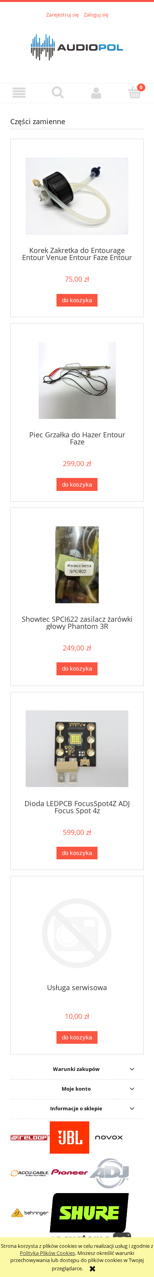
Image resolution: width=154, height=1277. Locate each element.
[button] (19, 93)
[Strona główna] (77, 46)
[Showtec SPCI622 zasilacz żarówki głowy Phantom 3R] (77, 564)
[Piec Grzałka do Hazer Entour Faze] (77, 380)
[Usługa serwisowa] (77, 933)
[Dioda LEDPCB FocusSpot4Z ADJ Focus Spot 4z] (77, 748)
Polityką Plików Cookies (47, 1253)
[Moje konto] (96, 93)
